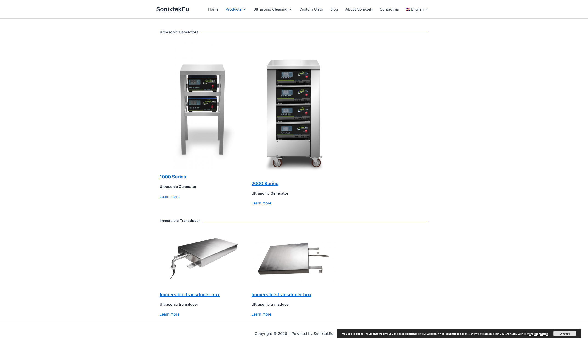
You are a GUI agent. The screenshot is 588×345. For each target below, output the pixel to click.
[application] (243, 9)
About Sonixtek (358, 9)
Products (233, 9)
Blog (334, 9)
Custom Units (311, 9)
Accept (565, 333)
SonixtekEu (172, 9)
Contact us (389, 9)
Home (213, 9)
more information (537, 333)
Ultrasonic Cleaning (270, 9)
